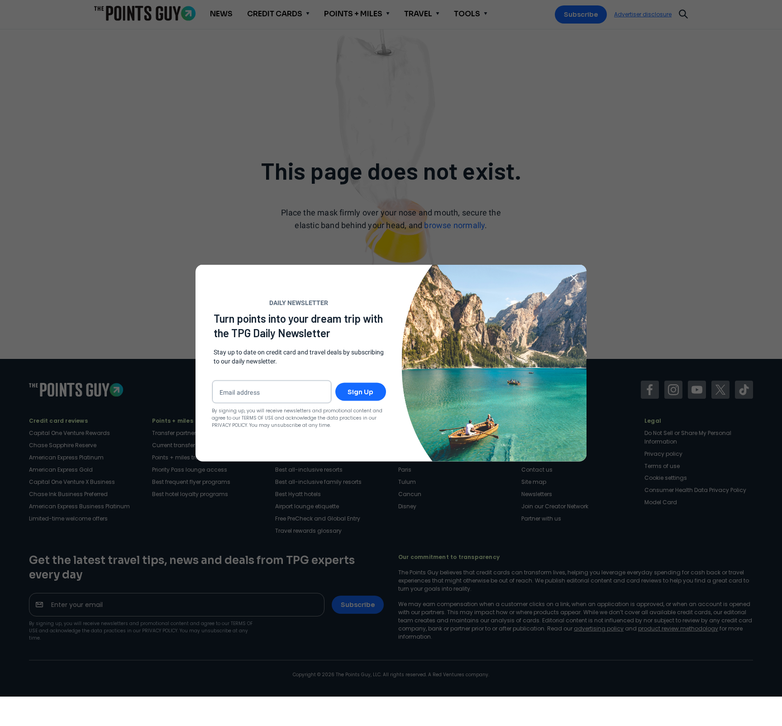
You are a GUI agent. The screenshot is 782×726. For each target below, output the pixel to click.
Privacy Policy (229, 425)
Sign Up (360, 392)
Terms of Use (257, 418)
